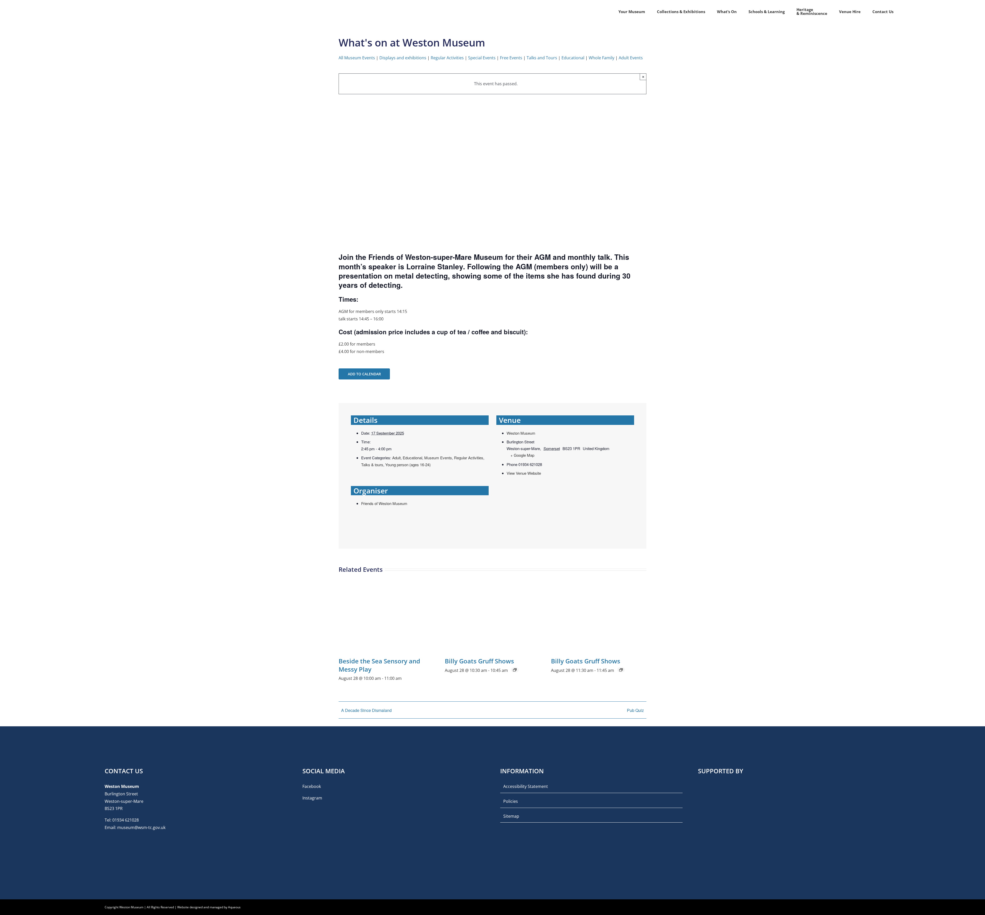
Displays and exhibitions (402, 58)
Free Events (511, 58)
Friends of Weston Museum (384, 503)
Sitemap (511, 816)
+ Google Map (522, 455)
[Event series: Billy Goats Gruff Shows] (515, 669)
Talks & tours (372, 464)
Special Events (482, 58)
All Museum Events (357, 58)
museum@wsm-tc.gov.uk (141, 827)
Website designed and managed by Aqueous (209, 907)
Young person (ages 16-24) (408, 464)
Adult (396, 457)
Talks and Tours (542, 58)
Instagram (312, 798)
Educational (573, 58)
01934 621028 (125, 820)
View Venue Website (524, 473)
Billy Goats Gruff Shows (479, 661)
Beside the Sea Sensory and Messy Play (379, 665)
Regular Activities (447, 58)
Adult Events (631, 58)
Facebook (311, 786)
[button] (901, 11)
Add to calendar (364, 374)
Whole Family (601, 58)
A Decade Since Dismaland (366, 710)
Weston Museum (521, 433)
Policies (510, 801)
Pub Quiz (635, 710)
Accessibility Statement (525, 786)
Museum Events (438, 457)
